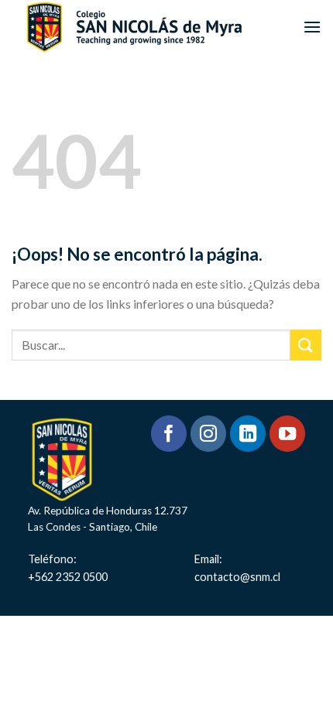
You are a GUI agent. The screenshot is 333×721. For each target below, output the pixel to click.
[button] (312, 27)
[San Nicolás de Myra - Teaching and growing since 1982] (134, 27)
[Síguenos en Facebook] (169, 433)
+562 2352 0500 (68, 576)
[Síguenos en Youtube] (287, 433)
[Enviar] (305, 345)
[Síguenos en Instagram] (209, 433)
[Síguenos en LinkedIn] (248, 433)
